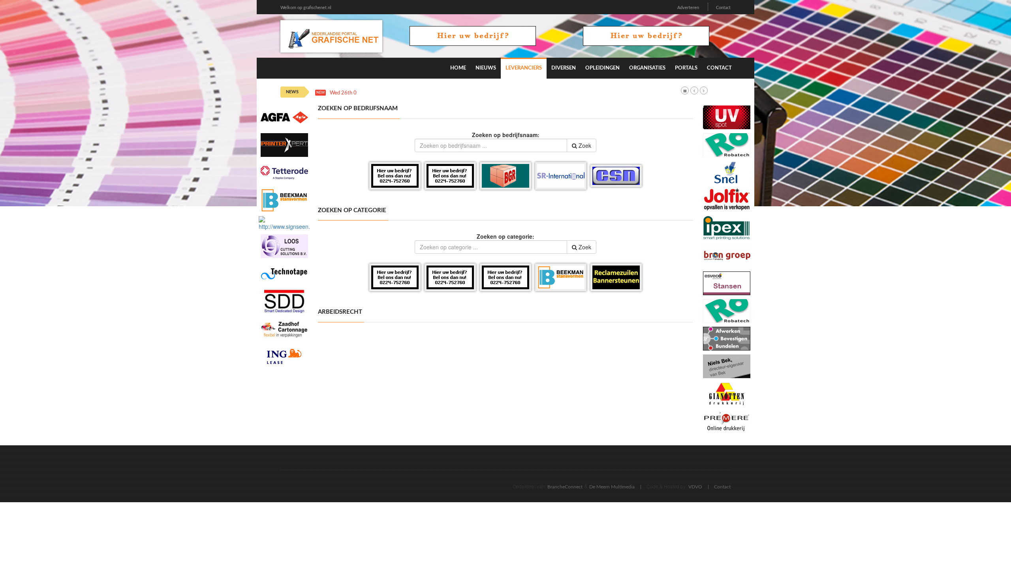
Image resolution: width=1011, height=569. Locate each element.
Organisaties (647, 68)
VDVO (695, 486)
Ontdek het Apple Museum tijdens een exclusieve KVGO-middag (443, 93)
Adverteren (688, 8)
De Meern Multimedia (612, 486)
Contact (723, 8)
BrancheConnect (565, 486)
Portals (686, 68)
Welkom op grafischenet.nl (305, 8)
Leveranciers (524, 68)
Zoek (584, 145)
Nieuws (485, 68)
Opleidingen (602, 68)
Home (458, 68)
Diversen (563, 68)
